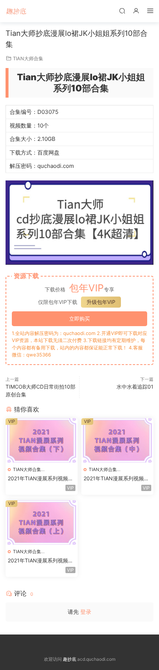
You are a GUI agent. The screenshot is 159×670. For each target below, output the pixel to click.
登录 (85, 611)
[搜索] (122, 10)
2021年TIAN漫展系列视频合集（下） (40, 478)
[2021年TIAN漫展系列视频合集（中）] (117, 440)
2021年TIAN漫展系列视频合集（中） (116, 478)
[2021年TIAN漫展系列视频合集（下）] (42, 440)
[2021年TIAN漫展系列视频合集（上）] (42, 522)
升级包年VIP (101, 302)
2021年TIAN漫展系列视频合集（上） (40, 560)
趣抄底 (17, 11)
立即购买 (79, 318)
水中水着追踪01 (134, 386)
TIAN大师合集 (28, 58)
